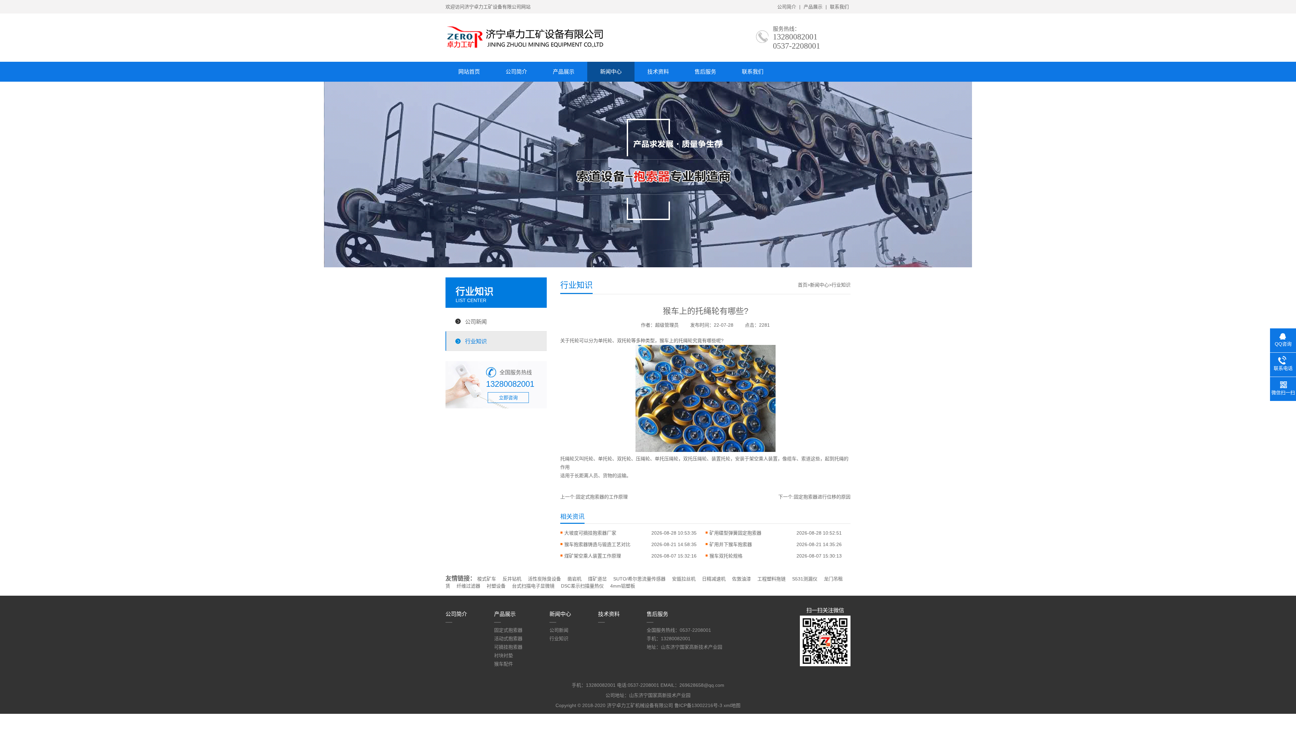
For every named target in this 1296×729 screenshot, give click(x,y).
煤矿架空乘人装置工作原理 (592, 556)
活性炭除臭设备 (544, 579)
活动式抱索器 (508, 638)
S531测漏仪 (804, 579)
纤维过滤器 (468, 586)
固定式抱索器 (508, 630)
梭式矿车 (486, 579)
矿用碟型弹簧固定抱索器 (735, 533)
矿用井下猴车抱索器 (730, 544)
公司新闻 (476, 322)
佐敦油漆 (741, 579)
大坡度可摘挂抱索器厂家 (590, 533)
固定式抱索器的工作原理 (602, 497)
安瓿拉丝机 (684, 579)
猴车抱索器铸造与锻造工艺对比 (597, 544)
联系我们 (839, 6)
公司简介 (786, 6)
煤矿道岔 (597, 579)
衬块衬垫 (503, 655)
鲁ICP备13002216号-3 (698, 705)
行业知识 (476, 341)
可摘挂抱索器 (508, 647)
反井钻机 (512, 579)
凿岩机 (574, 579)
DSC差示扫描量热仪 (582, 586)
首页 (802, 285)
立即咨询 (508, 397)
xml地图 (732, 705)
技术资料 (658, 72)
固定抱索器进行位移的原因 (822, 497)
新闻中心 (611, 72)
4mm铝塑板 (622, 586)
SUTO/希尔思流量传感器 (639, 579)
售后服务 (705, 72)
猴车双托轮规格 (725, 556)
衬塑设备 (496, 586)
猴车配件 (503, 664)
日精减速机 (714, 579)
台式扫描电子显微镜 (533, 586)
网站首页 (469, 72)
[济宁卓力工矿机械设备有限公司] (525, 49)
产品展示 (813, 6)
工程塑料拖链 (771, 579)
